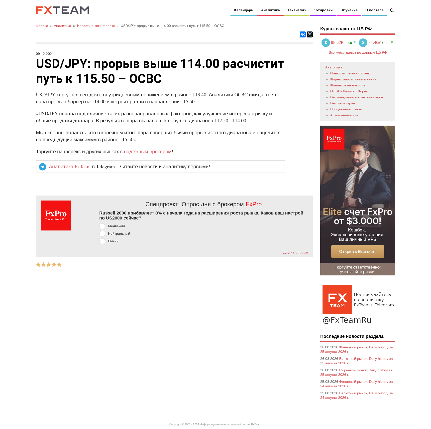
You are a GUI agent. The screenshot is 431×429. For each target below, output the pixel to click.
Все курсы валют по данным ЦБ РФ (358, 52)
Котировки (323, 10)
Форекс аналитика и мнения (353, 79)
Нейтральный (119, 233)
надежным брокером (148, 151)
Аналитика (270, 10)
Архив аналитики (344, 115)
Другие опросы (295, 252)
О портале (374, 10)
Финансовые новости (347, 85)
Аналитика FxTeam (70, 166)
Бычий (113, 241)
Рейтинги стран (342, 103)
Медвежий (116, 226)
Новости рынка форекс (351, 73)
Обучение (349, 10)
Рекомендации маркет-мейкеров (357, 97)
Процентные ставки (346, 109)
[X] (310, 34)
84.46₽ (372, 42)
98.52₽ (334, 42)
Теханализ (297, 10)
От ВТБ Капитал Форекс (349, 91)
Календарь (243, 10)
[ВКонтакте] (303, 34)
